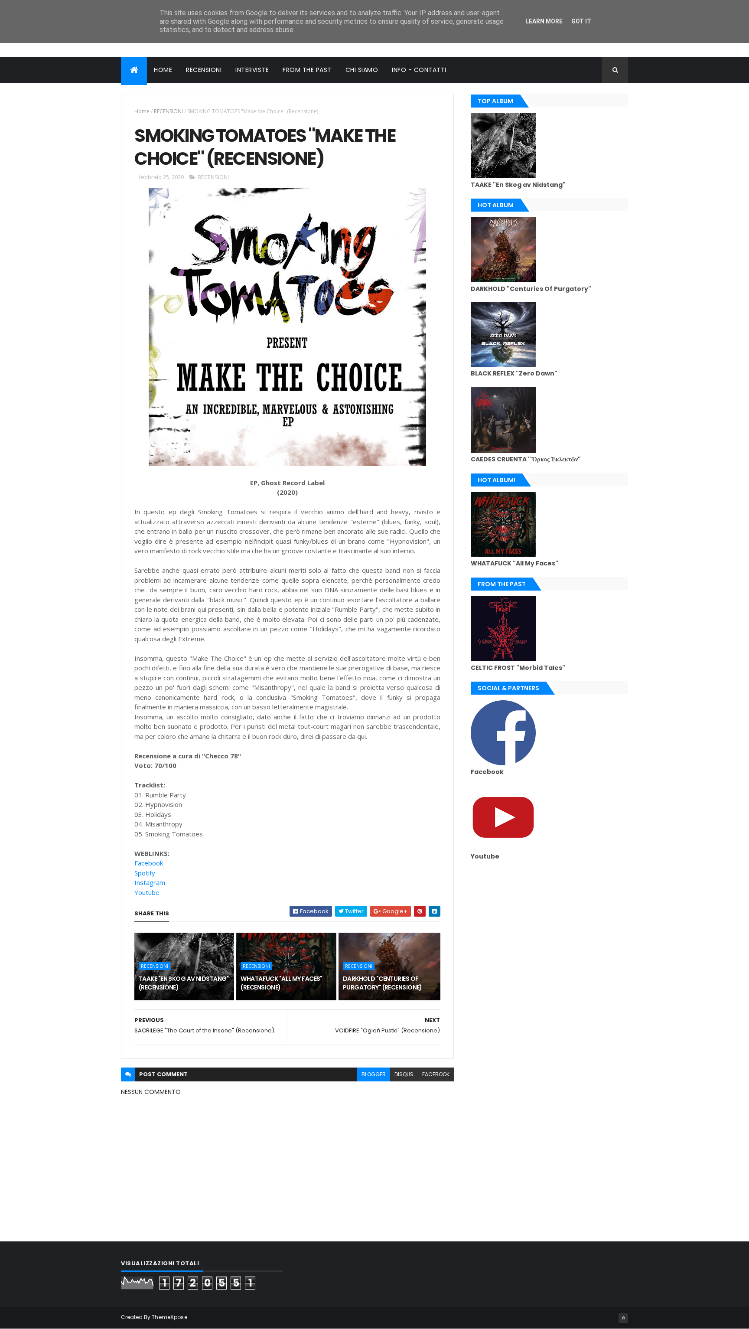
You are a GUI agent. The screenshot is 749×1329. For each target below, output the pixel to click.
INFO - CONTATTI (419, 69)
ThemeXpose (169, 1317)
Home (142, 111)
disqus (404, 1074)
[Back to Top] (623, 1318)
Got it (581, 21)
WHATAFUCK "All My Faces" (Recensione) (281, 983)
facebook (435, 1074)
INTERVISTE (252, 69)
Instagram (149, 882)
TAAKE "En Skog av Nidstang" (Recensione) (184, 983)
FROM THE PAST (307, 69)
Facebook (148, 863)
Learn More (544, 21)
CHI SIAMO (361, 69)
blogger (373, 1074)
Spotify (144, 873)
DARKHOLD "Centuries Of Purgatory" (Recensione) (382, 983)
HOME (163, 69)
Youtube (147, 892)
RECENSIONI (203, 69)
